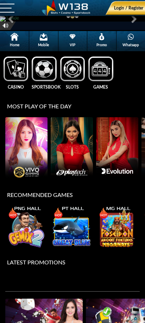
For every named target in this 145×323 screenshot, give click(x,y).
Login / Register (128, 8)
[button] (11, 19)
